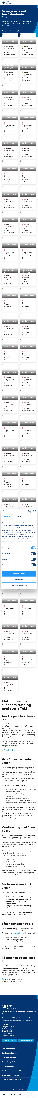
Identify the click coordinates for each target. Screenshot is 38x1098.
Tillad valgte (19, 579)
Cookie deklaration (19, 1090)
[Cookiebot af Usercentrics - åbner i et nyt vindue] (28, 511)
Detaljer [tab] (19, 516)
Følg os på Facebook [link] (9, 1040)
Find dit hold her (9, 750)
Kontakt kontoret (8, 1049)
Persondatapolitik (8, 1062)
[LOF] (11, 2)
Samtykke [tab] (7, 516)
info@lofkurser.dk (8, 1035)
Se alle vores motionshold (11, 1071)
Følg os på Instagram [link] (26, 1040)
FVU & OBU (17, 1095)
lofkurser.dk (16, 933)
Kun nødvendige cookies (19, 585)
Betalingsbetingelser (9, 1053)
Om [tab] (31, 516)
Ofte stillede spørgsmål (10, 1057)
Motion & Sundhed (17, 14)
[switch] (33, 553)
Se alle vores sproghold (10, 1075)
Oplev (10, 1095)
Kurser (4, 1095)
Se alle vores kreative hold (11, 1080)
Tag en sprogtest (8, 1066)
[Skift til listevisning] (35, 31)
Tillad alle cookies (19, 573)
